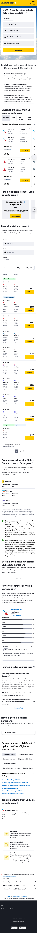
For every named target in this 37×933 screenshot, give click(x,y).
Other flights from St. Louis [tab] (11, 768)
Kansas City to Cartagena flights (12, 791)
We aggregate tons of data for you (14, 885)
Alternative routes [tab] (9, 754)
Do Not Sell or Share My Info (18, 918)
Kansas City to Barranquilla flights (13, 793)
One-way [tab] (29, 118)
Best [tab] (13, 117)
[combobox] (8, 19)
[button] (26, 13)
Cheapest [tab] (6, 117)
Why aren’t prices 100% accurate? (14, 889)
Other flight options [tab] (9, 763)
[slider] (35, 262)
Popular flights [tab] (28, 768)
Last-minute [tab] (21, 118)
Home (8, 896)
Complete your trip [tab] (9, 759)
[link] (15, 216)
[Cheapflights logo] (7, 3)
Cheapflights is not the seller (12, 882)
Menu (34, 2)
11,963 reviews (16, 615)
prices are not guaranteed (9, 876)
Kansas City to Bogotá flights (11, 780)
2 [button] (20, 451)
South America (16, 896)
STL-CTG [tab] (18, 578)
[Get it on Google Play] (14, 928)
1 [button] (16, 451)
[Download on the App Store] (23, 928)
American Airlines (16, 609)
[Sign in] (30, 3)
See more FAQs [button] (18, 708)
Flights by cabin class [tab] (25, 759)
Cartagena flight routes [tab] (25, 754)
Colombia (25, 896)
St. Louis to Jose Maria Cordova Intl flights (15, 782)
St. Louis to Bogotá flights (10, 788)
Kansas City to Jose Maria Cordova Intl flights (16, 785)
